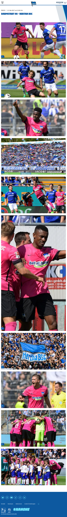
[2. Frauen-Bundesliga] (9, 510)
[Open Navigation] (2, 3)
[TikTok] (15, 498)
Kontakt (3, 504)
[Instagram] (7, 498)
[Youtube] (11, 498)
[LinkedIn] (24, 498)
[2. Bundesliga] (3, 510)
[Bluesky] (2, 498)
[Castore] (65, 2)
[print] (38, 504)
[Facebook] (20, 498)
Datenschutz (19, 504)
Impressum (10, 504)
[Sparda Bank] (59, 2)
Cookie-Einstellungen (29, 504)
